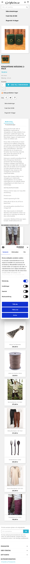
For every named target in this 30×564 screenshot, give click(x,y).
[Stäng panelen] (27, 247)
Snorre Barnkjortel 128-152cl (15, 488)
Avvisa (15, 315)
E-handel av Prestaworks (8, 562)
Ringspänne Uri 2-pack (15, 517)
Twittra (10, 97)
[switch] (25, 286)
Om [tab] (25, 252)
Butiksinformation (8, 559)
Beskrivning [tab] (9, 121)
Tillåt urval (15, 309)
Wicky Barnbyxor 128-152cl (15, 431)
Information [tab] (15, 252)
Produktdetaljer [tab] (10, 124)
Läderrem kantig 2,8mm (15, 373)
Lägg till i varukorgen (18, 85)
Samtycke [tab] (5, 252)
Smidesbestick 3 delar (15, 459)
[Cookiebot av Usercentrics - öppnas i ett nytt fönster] (17, 247)
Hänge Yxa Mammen (15, 344)
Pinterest (14, 97)
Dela (6, 97)
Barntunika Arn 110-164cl (15, 402)
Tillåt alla (15, 304)
